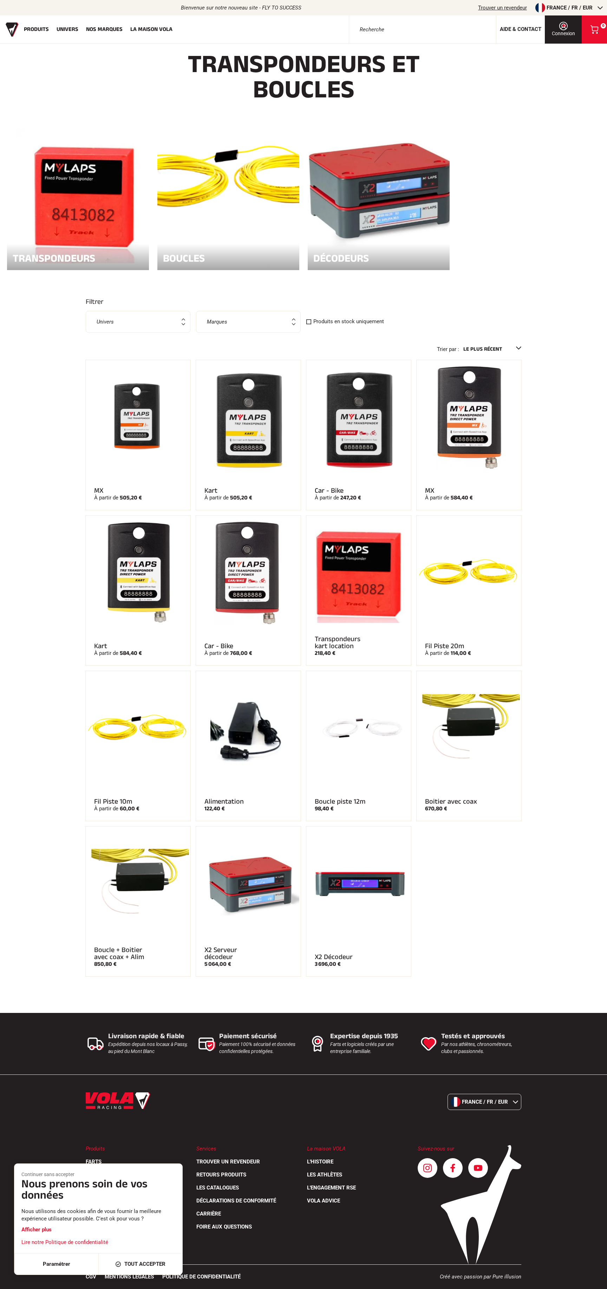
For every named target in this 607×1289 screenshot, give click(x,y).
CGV (91, 1277)
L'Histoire (320, 1162)
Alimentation (224, 801)
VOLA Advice (323, 1201)
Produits (36, 29)
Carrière (208, 1214)
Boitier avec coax (451, 801)
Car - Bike (329, 490)
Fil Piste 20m (444, 646)
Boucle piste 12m (340, 801)
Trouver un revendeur (502, 8)
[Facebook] (453, 1168)
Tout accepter (144, 1264)
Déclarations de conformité (236, 1201)
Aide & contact (520, 29)
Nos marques (104, 29)
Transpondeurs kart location (337, 643)
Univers (67, 29)
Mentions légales (129, 1277)
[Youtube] (478, 1168)
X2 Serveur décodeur (220, 953)
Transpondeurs (54, 257)
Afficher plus (36, 1229)
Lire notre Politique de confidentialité (64, 1242)
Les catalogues (217, 1188)
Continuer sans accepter (47, 1174)
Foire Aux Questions (224, 1227)
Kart (210, 490)
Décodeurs (341, 257)
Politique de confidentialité (201, 1277)
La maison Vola (151, 29)
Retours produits (221, 1175)
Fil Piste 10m (113, 801)
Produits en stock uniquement (348, 321)
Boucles (184, 257)
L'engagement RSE (331, 1188)
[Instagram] (427, 1168)
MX (98, 490)
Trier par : (448, 349)
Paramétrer (56, 1264)
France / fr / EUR (570, 8)
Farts (94, 1162)
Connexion (563, 33)
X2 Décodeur (334, 957)
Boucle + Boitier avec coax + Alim (119, 953)
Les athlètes (324, 1175)
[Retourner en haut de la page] (593, 1280)
